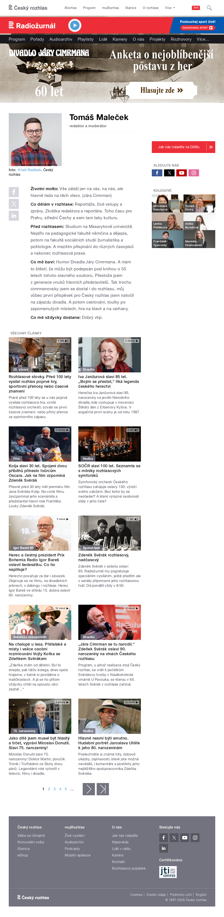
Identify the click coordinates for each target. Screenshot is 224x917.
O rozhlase (151, 8)
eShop (23, 855)
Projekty (158, 39)
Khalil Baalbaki (29, 170)
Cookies (136, 894)
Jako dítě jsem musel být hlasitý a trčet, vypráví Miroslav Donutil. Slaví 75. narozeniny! (39, 743)
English (201, 894)
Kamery (120, 39)
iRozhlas (71, 8)
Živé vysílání (74, 836)
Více (203, 39)
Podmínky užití (181, 894)
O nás (138, 39)
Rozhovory (181, 39)
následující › (89, 789)
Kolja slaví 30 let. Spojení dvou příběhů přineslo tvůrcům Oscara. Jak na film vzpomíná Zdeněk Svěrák (38, 473)
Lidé (103, 39)
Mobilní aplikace (78, 855)
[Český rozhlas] (28, 8)
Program (89, 8)
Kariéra (117, 855)
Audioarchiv (60, 39)
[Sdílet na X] (14, 204)
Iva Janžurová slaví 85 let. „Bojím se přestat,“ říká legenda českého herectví (108, 381)
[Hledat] (209, 8)
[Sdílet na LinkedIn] (14, 216)
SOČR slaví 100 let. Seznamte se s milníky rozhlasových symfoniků (109, 471)
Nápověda (120, 842)
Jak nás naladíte (125, 836)
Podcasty (72, 849)
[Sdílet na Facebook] (14, 192)
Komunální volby (31, 842)
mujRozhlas (110, 8)
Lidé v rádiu (121, 849)
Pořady (37, 39)
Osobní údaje (156, 894)
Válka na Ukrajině (31, 836)
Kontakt (118, 862)
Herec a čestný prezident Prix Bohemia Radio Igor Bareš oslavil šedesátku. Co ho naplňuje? (37, 562)
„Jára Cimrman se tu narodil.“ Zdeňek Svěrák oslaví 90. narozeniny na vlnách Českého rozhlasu (107, 651)
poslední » (103, 789)
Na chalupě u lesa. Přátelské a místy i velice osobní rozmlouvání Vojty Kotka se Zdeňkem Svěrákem (37, 651)
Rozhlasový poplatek (129, 868)
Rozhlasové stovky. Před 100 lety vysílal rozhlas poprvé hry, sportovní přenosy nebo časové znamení (40, 383)
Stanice (130, 8)
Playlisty (86, 39)
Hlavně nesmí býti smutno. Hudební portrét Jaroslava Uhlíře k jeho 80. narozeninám (109, 743)
